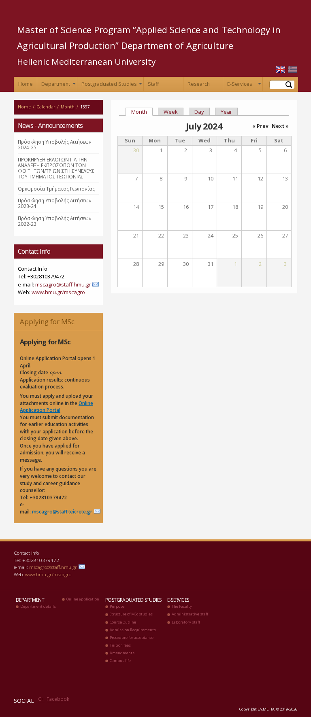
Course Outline (123, 622)
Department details (38, 606)
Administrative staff (190, 614)
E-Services (243, 86)
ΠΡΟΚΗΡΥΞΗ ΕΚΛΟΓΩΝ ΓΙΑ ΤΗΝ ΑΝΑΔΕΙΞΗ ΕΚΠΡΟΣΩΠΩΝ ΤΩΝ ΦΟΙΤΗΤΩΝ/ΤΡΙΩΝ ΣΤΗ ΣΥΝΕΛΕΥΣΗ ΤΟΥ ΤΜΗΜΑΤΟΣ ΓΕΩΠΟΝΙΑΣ (58, 168)
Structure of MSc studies (131, 614)
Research (198, 84)
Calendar (45, 107)
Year (226, 111)
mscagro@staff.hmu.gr (63, 284)
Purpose (117, 606)
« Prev (260, 126)
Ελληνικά (292, 69)
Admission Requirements (133, 629)
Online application (82, 599)
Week (171, 111)
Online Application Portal (56, 407)
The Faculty (182, 606)
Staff (153, 84)
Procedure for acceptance (131, 637)
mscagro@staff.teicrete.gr (62, 511)
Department (57, 86)
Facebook (58, 699)
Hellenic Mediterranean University (86, 61)
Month (68, 107)
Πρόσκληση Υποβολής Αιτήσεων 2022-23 (55, 221)
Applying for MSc (47, 321)
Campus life (120, 660)
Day (199, 111)
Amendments (122, 652)
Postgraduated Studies (111, 86)
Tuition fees (120, 645)
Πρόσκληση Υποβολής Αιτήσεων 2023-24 (55, 203)
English (280, 69)
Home (25, 84)
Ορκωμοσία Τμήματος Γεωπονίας (56, 188)
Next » (280, 126)
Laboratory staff (186, 622)
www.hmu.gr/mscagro (58, 292)
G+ (41, 699)
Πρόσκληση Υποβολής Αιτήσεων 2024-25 (55, 144)
